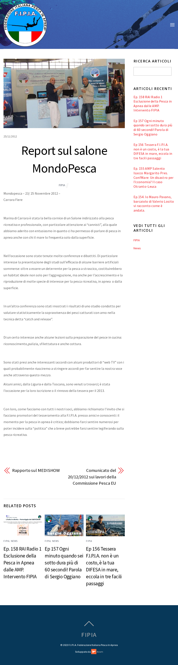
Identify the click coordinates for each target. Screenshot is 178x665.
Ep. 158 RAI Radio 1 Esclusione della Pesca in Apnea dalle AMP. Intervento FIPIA (22, 563)
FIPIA (62, 185)
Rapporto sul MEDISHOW (36, 470)
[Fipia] (25, 44)
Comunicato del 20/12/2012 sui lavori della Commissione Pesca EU (92, 477)
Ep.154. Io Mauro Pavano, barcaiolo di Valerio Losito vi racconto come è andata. (154, 203)
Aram (99, 651)
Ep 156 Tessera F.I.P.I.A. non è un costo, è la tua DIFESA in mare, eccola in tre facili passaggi (153, 151)
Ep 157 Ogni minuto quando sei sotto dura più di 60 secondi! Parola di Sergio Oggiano (64, 563)
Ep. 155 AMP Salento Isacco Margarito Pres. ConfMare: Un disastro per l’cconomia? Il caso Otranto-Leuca (154, 177)
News (14, 541)
